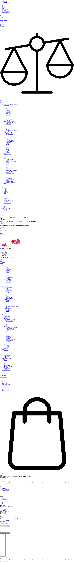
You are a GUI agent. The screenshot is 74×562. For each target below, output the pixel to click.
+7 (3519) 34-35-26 (3, 20)
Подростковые (8, 111)
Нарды (5, 191)
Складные (8, 112)
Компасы (6, 201)
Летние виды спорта (7, 146)
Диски (7, 162)
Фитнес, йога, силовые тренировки (8, 157)
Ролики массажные (9, 174)
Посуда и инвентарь (7, 203)
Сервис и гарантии (5, 10)
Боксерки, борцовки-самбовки (11, 130)
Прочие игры (6, 356)
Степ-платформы (9, 336)
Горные (7, 268)
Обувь (7, 144)
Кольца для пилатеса (10, 179)
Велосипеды (6, 105)
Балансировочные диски (10, 177)
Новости (3, 8)
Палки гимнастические (10, 141)
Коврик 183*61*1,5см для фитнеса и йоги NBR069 (9, 221)
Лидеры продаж (5, 395)
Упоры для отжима (9, 181)
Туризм (3, 197)
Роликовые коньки (7, 117)
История (5, 2)
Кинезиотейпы (7, 206)
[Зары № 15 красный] (11, 247)
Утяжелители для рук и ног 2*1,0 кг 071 (7, 217)
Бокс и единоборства (8, 287)
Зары (5, 190)
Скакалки (8, 172)
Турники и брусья (9, 159)
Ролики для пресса (9, 171)
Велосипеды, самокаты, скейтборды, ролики (10, 104)
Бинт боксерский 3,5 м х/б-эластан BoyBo (7, 232)
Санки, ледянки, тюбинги (10, 136)
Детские (7, 110)
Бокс (7, 126)
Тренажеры (4, 153)
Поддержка (8, 131)
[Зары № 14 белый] (4, 256)
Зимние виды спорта (8, 132)
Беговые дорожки (7, 154)
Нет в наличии (3, 219)
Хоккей (7, 296)
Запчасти (8, 108)
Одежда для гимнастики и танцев (12, 306)
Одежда (7, 129)
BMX (7, 267)
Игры (7, 151)
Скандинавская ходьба (8, 366)
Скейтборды (8, 124)
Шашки (5, 195)
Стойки (7, 164)
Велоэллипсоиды (7, 317)
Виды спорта (4, 125)
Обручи (7, 143)
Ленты (7, 139)
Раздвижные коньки (9, 134)
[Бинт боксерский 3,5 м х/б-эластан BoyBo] (0, 231)
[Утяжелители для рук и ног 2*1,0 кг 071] (0, 216)
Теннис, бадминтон (9, 150)
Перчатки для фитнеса (10, 167)
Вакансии (4, 502)
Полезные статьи (5, 9)
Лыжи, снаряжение (9, 133)
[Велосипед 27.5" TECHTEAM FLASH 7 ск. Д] (0, 224)
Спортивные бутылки (10, 173)
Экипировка (8, 113)
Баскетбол (8, 147)
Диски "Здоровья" (9, 178)
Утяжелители (8, 175)
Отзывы (3, 503)
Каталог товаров (5, 488)
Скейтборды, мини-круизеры (9, 121)
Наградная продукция (6, 208)
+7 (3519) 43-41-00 (3, 510)
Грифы (7, 163)
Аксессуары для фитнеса (10, 166)
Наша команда (4, 501)
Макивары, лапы (9, 128)
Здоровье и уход (5, 205)
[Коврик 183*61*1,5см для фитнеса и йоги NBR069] (0, 220)
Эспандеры (8, 176)
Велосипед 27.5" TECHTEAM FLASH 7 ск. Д (8, 225)
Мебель (5, 202)
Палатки (5, 198)
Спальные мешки (7, 365)
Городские (8, 109)
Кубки (5, 209)
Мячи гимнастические (10, 140)
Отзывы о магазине (7, 4)
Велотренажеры (7, 316)
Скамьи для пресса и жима (11, 161)
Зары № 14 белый (3, 257)
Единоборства (8, 127)
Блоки (7, 345)
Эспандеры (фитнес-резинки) (11, 165)
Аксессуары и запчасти (10, 118)
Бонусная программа (6, 11)
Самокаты (6, 114)
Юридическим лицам (6, 5)
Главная (3, 472)
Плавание (8, 152)
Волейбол (8, 148)
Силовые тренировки (8, 158)
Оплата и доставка (5, 6)
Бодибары (8, 168)
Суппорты (6, 186)
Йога (5, 183)
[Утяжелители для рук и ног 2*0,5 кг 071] (0, 228)
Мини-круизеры (9, 123)
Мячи (7, 169)
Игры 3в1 (6, 192)
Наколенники (8, 142)
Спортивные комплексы (6, 196)
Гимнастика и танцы (8, 137)
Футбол (7, 149)
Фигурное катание (9, 297)
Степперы (6, 156)
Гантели (7, 160)
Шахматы (6, 188)
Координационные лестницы (11, 182)
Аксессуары (8, 107)
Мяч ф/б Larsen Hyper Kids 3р (5, 213)
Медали (5, 210)
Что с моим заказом (5, 12)
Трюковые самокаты (9, 277)
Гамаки (5, 199)
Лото (5, 193)
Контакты (4, 7)
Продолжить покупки (4, 477)
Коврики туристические (8, 200)
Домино (5, 189)
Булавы (7, 138)
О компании (4, 1)
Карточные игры (7, 355)
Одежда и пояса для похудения (11, 170)
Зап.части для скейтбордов (11, 122)
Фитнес (5, 326)
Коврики (7, 346)
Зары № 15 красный (3, 248)
